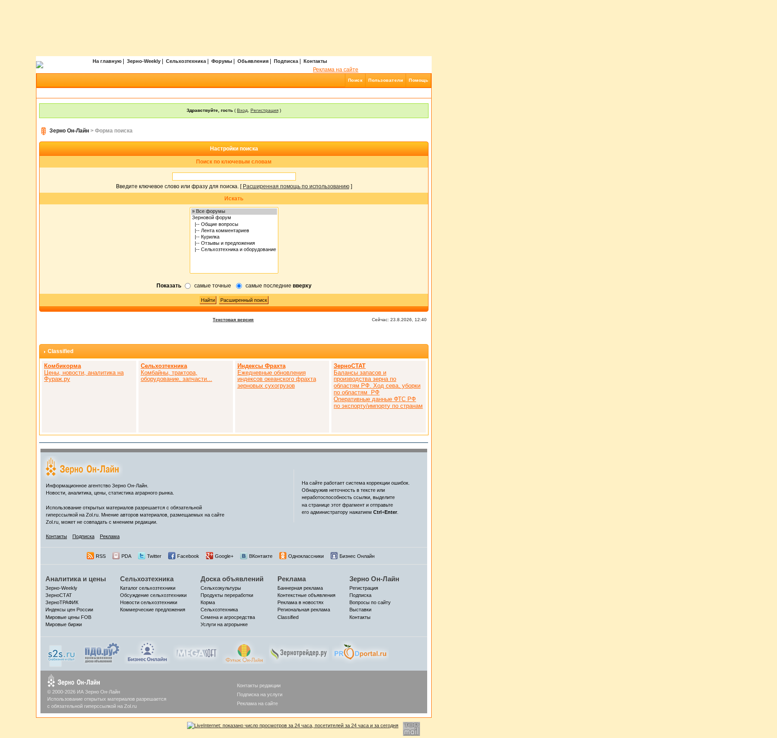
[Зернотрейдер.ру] (299, 652)
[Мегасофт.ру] (196, 652)
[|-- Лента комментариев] (234, 231)
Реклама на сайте (335, 69)
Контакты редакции (259, 685)
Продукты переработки (227, 595)
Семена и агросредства (228, 617)
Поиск (355, 80)
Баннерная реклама (300, 588)
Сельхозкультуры (221, 588)
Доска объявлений (232, 579)
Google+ (224, 556)
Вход (242, 110)
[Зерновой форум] (234, 218)
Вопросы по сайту (370, 602)
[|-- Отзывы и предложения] (234, 243)
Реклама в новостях (300, 602)
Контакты (315, 61)
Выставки (360, 609)
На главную (107, 61)
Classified (60, 351)
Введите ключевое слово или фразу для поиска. (177, 186)
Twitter (154, 556)
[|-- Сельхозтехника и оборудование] (234, 250)
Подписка (286, 61)
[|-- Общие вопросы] (234, 224)
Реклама (110, 536)
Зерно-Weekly (144, 61)
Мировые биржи (63, 624)
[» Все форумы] (234, 211)
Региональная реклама (303, 609)
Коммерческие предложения (152, 609)
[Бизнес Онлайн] (147, 652)
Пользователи (385, 80)
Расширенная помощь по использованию (296, 186)
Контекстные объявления (306, 595)
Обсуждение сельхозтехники (153, 595)
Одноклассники (306, 556)
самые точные (212, 286)
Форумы (221, 61)
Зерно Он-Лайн (69, 131)
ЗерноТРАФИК (61, 602)
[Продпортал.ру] (360, 652)
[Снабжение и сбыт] (62, 653)
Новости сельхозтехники (148, 602)
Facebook (188, 556)
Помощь (418, 80)
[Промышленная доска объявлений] (102, 653)
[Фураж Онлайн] (244, 652)
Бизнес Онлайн (357, 556)
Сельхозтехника (186, 61)
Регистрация (264, 110)
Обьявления (252, 61)
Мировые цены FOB (68, 617)
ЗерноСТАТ (58, 595)
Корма (208, 602)
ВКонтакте (260, 556)
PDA (126, 556)
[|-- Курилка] (234, 237)
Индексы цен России (69, 609)
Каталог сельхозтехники (147, 588)
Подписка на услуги (259, 694)
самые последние (279, 286)
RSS (101, 556)
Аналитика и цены (75, 579)
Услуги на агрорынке (224, 624)
